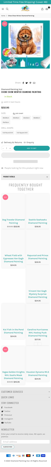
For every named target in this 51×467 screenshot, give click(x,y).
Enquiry (30, 142)
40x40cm (16, 118)
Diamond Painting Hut (11, 89)
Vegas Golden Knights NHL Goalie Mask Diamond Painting (13, 375)
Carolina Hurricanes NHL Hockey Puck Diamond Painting (37, 332)
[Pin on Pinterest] (30, 82)
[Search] (7, 9)
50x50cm (26, 118)
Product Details (9, 177)
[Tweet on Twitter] (27, 82)
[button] (25, 155)
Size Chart (19, 113)
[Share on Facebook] (23, 82)
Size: (12, 113)
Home (3, 16)
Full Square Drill (22, 133)
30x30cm (6, 118)
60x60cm (37, 118)
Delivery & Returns (12, 142)
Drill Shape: (7, 128)
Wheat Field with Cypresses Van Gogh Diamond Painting (13, 258)
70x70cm (6, 122)
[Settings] (42, 9)
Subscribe (7, 447)
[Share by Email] (34, 82)
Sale (4, 24)
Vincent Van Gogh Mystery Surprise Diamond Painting (37, 294)
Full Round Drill (8, 133)
